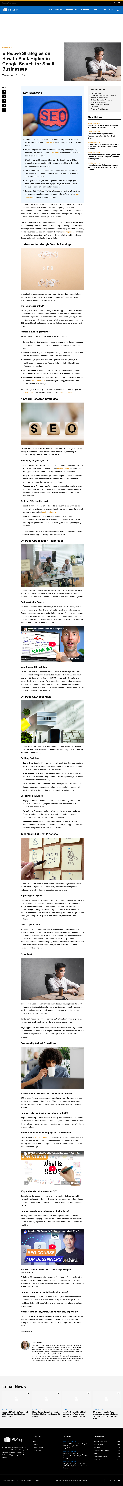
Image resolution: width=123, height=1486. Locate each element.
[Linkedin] (110, 3)
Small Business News (94, 123)
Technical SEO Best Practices (100, 104)
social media (54, 152)
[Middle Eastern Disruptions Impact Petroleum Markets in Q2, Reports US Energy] (46, 1399)
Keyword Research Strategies (100, 98)
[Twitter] (114, 3)
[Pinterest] (4, 101)
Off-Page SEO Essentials (98, 102)
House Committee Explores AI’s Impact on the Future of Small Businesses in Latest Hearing (103, 167)
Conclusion (94, 107)
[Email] (4, 110)
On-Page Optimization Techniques (101, 100)
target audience (63, 468)
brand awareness (38, 380)
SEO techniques (41, 1137)
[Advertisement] (61, 28)
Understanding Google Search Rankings (103, 95)
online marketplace (66, 392)
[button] (118, 10)
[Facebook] (106, 3)
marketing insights (49, 512)
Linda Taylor (22, 75)
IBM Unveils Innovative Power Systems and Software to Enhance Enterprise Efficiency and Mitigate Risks (104, 156)
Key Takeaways (96, 93)
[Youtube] (119, 3)
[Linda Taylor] (25, 1351)
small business (30, 392)
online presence (69, 231)
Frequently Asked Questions (99, 109)
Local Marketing (7, 47)
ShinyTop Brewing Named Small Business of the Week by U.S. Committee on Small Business (103, 146)
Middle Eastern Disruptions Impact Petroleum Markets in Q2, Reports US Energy (101, 135)
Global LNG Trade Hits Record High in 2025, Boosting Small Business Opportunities (104, 126)
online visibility (48, 142)
